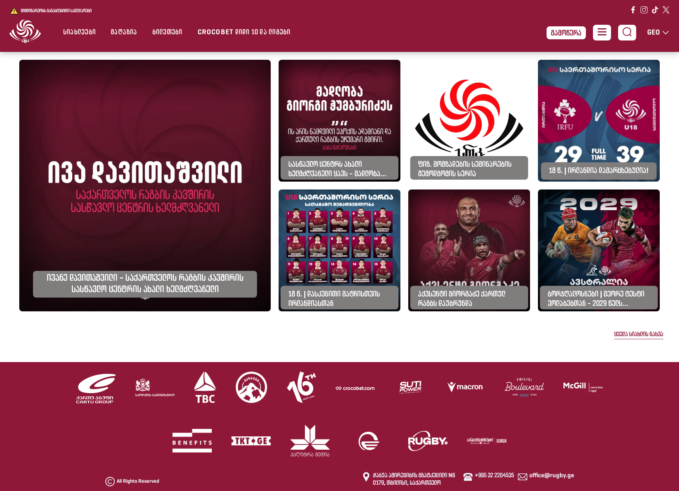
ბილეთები (167, 32)
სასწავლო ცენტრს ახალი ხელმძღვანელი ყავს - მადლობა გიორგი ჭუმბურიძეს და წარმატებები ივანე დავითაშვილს (339, 170)
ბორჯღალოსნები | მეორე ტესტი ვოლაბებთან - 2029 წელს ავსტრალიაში (596, 300)
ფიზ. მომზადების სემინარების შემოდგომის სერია (465, 169)
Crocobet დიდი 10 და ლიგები (244, 32)
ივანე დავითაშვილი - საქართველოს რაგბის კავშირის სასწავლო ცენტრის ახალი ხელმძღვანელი (145, 284)
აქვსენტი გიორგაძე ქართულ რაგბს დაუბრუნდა (461, 299)
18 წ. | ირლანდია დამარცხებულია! (599, 171)
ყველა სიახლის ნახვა (638, 334)
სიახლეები (79, 32)
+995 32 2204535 (494, 476)
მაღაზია (124, 32)
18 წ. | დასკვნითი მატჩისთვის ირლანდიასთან (334, 299)
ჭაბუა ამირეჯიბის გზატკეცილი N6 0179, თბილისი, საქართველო (414, 479)
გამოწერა (566, 33)
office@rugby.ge (551, 476)
